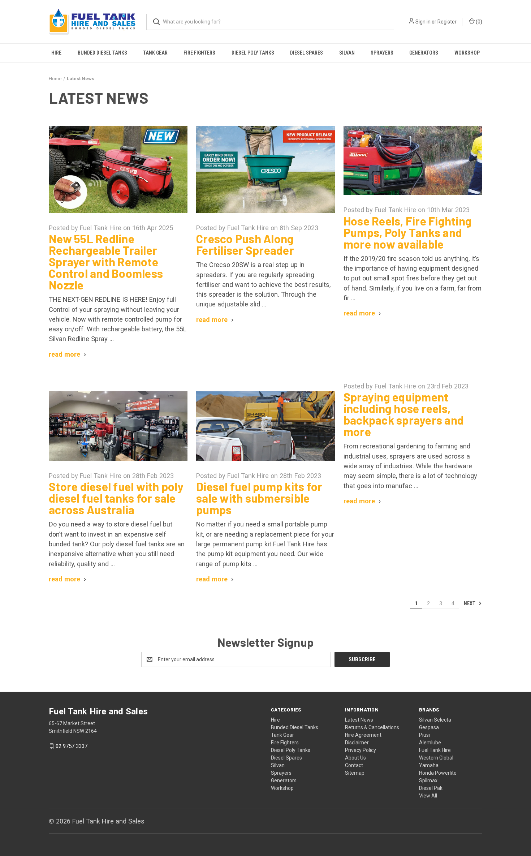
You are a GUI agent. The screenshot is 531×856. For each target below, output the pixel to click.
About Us (355, 758)
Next (470, 603)
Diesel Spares (306, 53)
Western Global (436, 758)
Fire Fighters (199, 53)
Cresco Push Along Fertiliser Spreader (245, 244)
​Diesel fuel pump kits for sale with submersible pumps (259, 497)
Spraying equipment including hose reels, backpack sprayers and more (404, 414)
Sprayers (382, 53)
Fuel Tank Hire (435, 750)
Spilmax (428, 780)
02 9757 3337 (71, 746)
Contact (354, 765)
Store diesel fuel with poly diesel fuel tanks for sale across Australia (116, 497)
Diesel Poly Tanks (253, 53)
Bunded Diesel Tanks (102, 53)
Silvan (347, 53)
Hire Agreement (363, 735)
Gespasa (429, 727)
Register (447, 22)
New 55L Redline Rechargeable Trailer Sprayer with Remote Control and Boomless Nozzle (106, 262)
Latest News (359, 720)
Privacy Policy (360, 750)
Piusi (424, 735)
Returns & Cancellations (372, 727)
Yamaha (429, 765)
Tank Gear (155, 53)
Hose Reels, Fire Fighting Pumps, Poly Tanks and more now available (408, 232)
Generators (423, 53)
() (478, 22)
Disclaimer (357, 742)
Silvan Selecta (435, 720)
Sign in (423, 22)
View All (428, 796)
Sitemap (354, 773)
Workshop (467, 53)
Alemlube (430, 742)
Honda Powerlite (438, 773)
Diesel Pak (430, 788)
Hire (56, 53)
